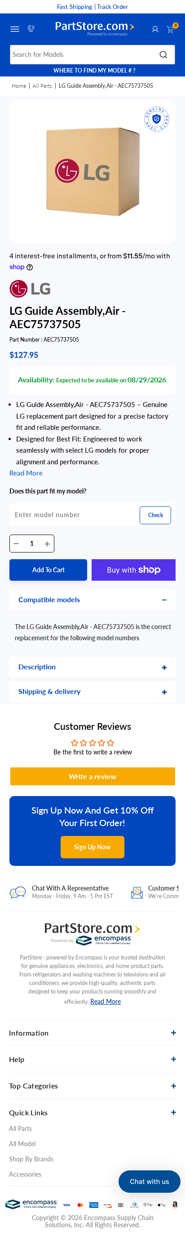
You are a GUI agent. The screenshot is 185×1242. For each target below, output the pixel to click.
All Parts (42, 85)
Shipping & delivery (49, 691)
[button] (150, 1181)
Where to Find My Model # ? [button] (94, 70)
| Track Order (111, 6)
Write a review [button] (92, 776)
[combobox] (93, 54)
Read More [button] (26, 473)
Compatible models (49, 599)
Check (155, 515)
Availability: (36, 379)
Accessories (25, 1174)
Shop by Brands (31, 1159)
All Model (22, 1144)
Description (37, 666)
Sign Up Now (92, 847)
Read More (105, 1001)
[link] (170, 1156)
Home (19, 85)
